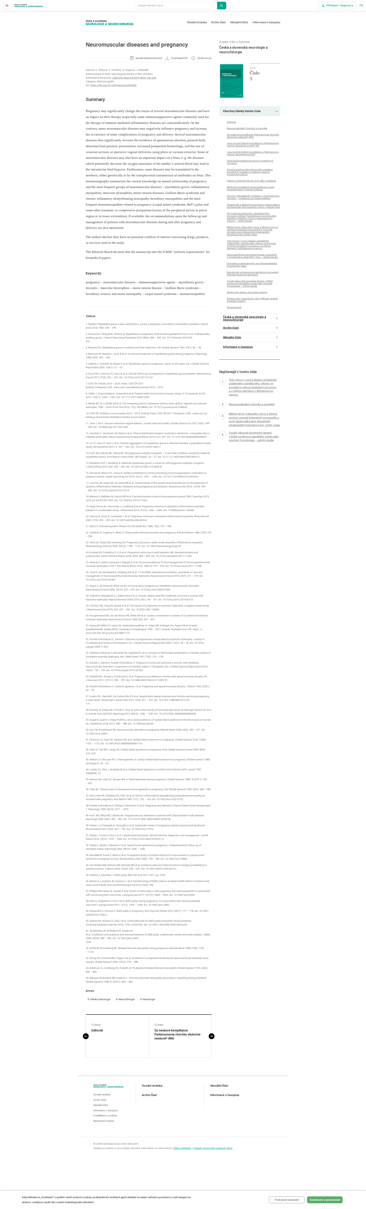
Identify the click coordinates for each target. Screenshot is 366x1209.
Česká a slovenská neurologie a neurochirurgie (244, 318)
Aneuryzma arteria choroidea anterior (247, 292)
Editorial (97, 1030)
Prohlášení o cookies (105, 1116)
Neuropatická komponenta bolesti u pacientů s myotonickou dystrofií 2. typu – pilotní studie (252, 256)
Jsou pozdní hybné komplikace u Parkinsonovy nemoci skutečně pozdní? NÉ (253, 144)
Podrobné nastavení (287, 1199)
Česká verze (204, 58)
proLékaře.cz (22, 7)
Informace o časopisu (266, 22)
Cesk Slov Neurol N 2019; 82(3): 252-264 (134, 77)
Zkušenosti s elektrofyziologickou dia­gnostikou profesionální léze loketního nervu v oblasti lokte (253, 206)
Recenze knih (234, 307)
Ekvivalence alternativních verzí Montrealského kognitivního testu (252, 264)
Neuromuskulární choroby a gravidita (247, 128)
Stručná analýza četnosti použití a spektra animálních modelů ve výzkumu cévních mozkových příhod (250, 172)
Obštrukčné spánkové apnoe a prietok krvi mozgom (250, 162)
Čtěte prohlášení (182, 1148)
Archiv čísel (218, 22)
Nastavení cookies (103, 1121)
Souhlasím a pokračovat (325, 1199)
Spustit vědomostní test (148, 58)
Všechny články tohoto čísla (242, 111)
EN (361, 5)
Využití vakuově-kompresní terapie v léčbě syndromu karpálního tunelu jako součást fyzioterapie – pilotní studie (250, 284)
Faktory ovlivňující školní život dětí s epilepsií (251, 180)
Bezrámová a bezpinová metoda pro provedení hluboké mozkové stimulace (253, 273)
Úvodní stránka (197, 22)
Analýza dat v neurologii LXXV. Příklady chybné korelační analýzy (252, 300)
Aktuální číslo (239, 22)
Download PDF (179, 58)
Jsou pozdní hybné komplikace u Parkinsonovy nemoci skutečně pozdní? (253, 153)
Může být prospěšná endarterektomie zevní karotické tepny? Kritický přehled (250, 188)
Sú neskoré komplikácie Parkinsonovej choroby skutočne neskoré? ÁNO (177, 1034)
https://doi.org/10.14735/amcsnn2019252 (113, 85)
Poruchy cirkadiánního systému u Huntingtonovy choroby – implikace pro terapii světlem (253, 197)
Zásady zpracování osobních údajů (213, 1148)
